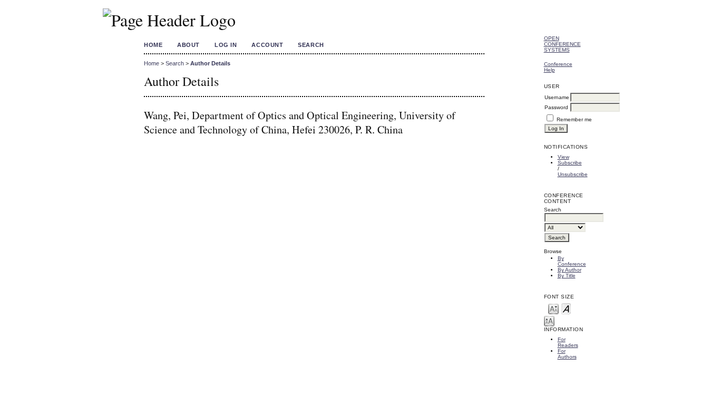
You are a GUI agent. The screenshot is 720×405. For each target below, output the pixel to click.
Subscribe (570, 163)
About (188, 45)
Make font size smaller (553, 308)
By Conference (572, 261)
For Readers (568, 342)
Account (267, 45)
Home (153, 45)
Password (556, 107)
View (563, 157)
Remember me (574, 119)
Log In (226, 45)
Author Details (210, 63)
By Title (567, 275)
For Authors (567, 354)
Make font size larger (549, 320)
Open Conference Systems (562, 44)
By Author (569, 270)
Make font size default (566, 308)
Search (311, 45)
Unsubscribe (573, 174)
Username (556, 97)
